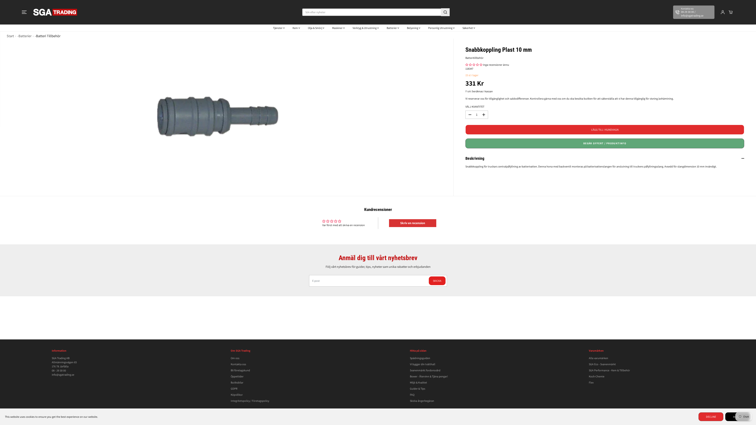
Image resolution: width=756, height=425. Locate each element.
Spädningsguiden (420, 358)
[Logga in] (722, 12)
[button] (24, 12)
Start (10, 36)
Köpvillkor (237, 394)
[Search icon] (445, 12)
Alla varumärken (598, 358)
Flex (591, 382)
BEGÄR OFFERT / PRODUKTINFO (604, 143)
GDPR (234, 388)
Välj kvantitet (474, 106)
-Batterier (24, 36)
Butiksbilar (237, 382)
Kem (295, 28)
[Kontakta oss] (693, 12)
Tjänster (278, 28)
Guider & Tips (417, 388)
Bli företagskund (240, 370)
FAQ (412, 394)
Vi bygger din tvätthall (422, 364)
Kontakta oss (238, 364)
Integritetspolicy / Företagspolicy (250, 401)
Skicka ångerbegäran (422, 401)
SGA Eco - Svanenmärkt (602, 364)
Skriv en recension (412, 223)
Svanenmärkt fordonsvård (425, 370)
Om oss (235, 358)
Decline (711, 417)
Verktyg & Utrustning (365, 28)
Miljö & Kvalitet (418, 382)
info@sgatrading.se (63, 374)
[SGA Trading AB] (55, 12)
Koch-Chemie (596, 376)
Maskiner (337, 28)
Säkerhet (467, 28)
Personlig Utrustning (440, 28)
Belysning (413, 28)
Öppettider (237, 376)
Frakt (468, 91)
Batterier (392, 28)
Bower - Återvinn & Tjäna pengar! (429, 376)
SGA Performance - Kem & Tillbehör (609, 370)
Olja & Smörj (315, 28)
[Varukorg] (730, 12)
